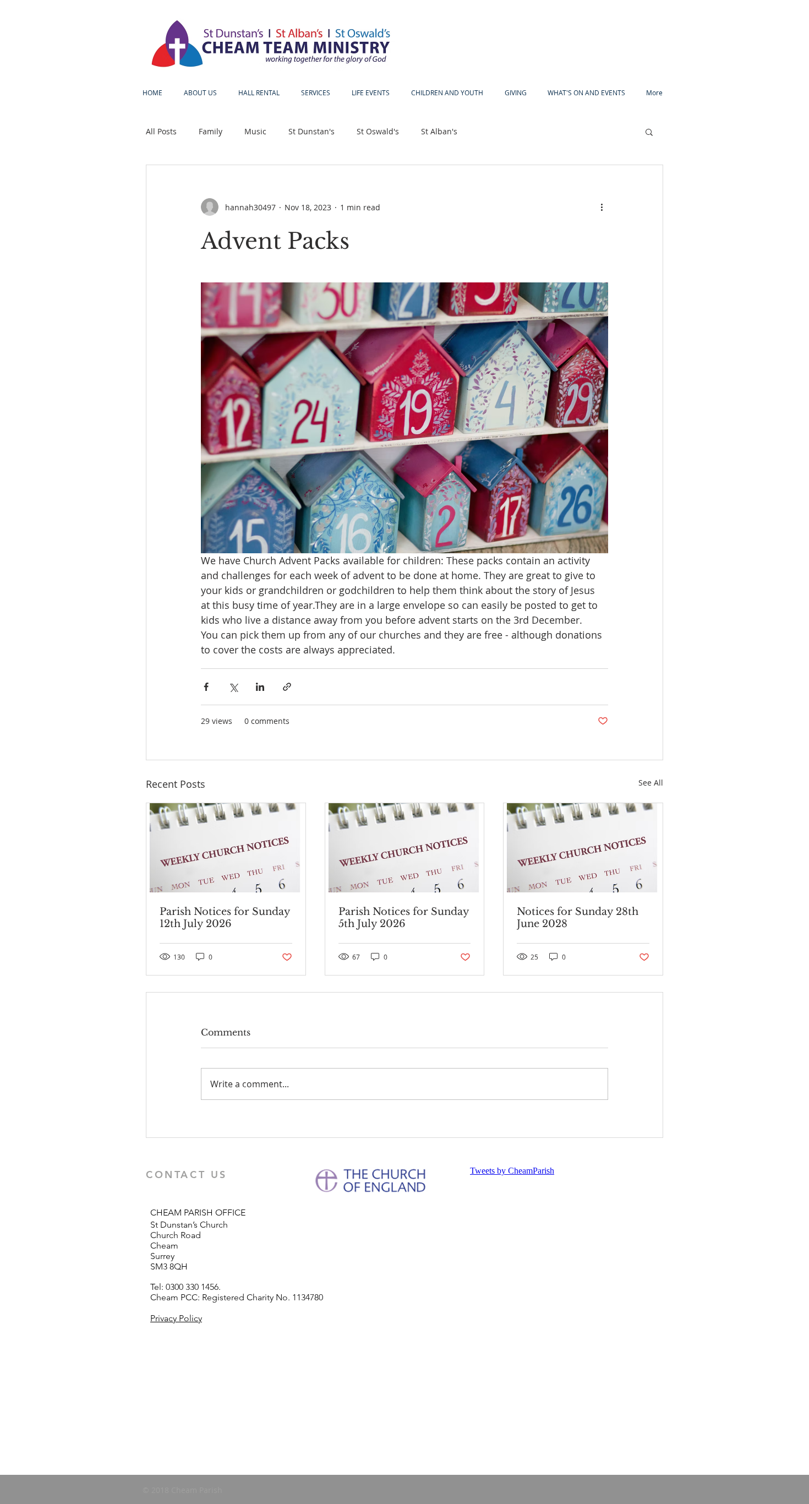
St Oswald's (378, 131)
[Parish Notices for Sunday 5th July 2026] (404, 847)
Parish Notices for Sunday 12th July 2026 (225, 918)
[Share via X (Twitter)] (233, 687)
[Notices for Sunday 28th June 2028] (583, 847)
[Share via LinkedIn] (260, 687)
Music (255, 131)
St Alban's (439, 131)
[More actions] (601, 207)
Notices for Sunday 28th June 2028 (577, 918)
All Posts (161, 131)
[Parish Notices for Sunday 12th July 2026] (225, 847)
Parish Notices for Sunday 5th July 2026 (403, 918)
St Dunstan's (311, 131)
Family (210, 131)
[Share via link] (287, 687)
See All (650, 782)
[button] (649, 131)
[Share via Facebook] (206, 687)
